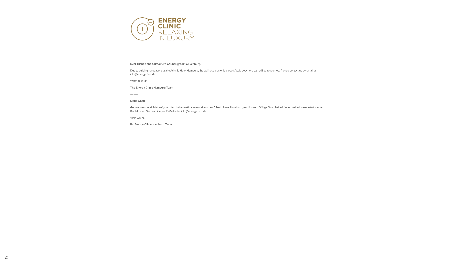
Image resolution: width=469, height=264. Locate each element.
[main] (234, 96)
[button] (6, 257)
